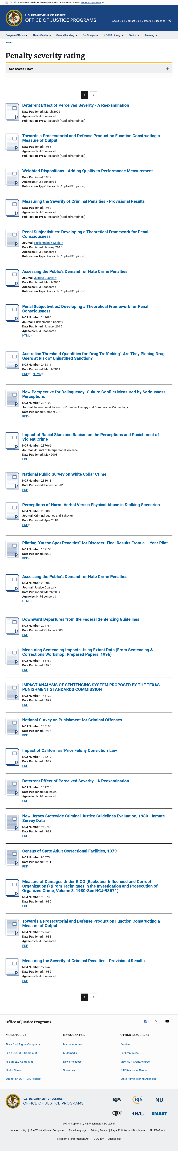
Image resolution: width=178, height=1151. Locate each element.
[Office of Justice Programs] (14, 18)
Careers (146, 20)
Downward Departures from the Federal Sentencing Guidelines (80, 619)
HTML (26, 335)
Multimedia (70, 1053)
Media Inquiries (72, 1044)
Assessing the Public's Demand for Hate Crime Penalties (74, 271)
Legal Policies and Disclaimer (128, 1130)
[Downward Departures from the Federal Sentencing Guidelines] (12, 633)
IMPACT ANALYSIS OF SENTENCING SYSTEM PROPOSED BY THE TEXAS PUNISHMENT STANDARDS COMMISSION (91, 687)
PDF (25, 373)
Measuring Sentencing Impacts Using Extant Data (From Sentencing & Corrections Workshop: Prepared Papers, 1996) (87, 652)
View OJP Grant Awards (135, 1061)
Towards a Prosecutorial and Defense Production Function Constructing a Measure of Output (91, 138)
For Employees (129, 1053)
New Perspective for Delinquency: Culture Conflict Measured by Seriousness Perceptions (93, 394)
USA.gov (99, 1138)
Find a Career (14, 1070)
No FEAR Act (157, 1130)
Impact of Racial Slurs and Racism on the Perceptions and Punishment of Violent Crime (90, 437)
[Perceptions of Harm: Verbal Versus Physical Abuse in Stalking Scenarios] (12, 519)
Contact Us (132, 20)
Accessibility (18, 1130)
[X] (158, 1024)
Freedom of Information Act (73, 1138)
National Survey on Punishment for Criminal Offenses (72, 720)
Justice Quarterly (45, 278)
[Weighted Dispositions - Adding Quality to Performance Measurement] (12, 185)
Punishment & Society (48, 242)
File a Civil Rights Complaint (23, 1044)
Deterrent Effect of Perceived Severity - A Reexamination (75, 105)
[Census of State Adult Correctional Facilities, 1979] (12, 865)
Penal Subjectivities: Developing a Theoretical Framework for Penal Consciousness (85, 234)
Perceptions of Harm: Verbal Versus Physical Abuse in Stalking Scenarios (91, 504)
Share (172, 23)
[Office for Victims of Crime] (138, 1116)
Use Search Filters (21, 69)
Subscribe (159, 20)
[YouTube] (169, 1024)
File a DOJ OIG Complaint (21, 1053)
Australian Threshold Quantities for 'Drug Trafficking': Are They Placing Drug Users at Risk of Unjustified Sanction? (93, 356)
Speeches (69, 1070)
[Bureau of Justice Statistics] (138, 1104)
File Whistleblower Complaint (47, 1130)
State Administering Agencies (138, 1078)
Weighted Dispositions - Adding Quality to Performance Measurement (87, 170)
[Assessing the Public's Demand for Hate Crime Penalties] (12, 285)
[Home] (60, 18)
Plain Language (77, 1130)
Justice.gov (114, 1138)
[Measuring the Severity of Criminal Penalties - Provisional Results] (12, 215)
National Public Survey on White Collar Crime (64, 474)
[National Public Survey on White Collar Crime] (12, 488)
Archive (125, 1044)
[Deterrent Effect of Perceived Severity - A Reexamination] (12, 119)
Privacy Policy (99, 1130)
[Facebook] (148, 1024)
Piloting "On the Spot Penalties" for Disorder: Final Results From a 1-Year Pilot (95, 543)
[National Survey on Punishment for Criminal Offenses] (12, 734)
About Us (117, 20)
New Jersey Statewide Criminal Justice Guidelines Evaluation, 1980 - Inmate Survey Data (93, 818)
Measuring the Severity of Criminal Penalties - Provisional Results (83, 201)
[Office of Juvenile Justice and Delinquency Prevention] (117, 1116)
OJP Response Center (133, 1070)
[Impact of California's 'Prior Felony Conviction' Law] (12, 764)
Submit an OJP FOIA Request (23, 1078)
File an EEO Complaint (19, 1061)
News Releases (72, 1061)
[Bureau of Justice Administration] (117, 1102)
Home (8, 42)
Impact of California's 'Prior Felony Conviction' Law (69, 750)
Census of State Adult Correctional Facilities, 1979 (69, 851)
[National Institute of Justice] (159, 1102)
